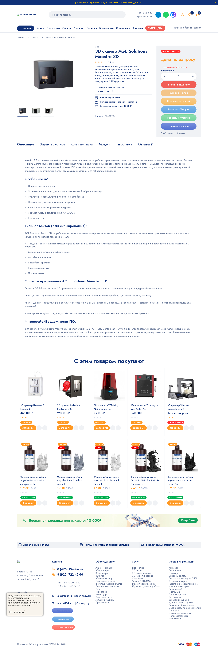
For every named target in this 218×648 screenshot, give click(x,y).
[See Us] (23, 588)
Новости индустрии (179, 586)
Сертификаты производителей (185, 608)
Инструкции (175, 592)
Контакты (173, 567)
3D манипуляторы (105, 578)
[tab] (25, 144)
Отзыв (111, 62)
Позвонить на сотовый (178, 101)
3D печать (137, 570)
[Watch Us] (18, 588)
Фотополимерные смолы (109, 584)
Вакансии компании (179, 600)
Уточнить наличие (179, 85)
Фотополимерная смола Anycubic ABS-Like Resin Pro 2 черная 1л (145, 480)
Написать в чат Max (179, 126)
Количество (167, 70)
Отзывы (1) (146, 144)
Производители (177, 594)
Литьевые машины (105, 600)
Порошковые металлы (107, 586)
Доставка (125, 144)
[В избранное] (167, 133)
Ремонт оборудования (143, 584)
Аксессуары (102, 594)
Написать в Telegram (178, 109)
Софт (98, 589)
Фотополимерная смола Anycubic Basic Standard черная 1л (180, 480)
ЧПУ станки (102, 592)
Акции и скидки (104, 567)
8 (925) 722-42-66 (70, 574)
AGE (97, 47)
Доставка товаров (178, 581)
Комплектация (82, 144)
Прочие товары (104, 602)
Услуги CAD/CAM (141, 581)
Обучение (137, 578)
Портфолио (138, 567)
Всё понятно (16, 612)
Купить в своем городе (181, 602)
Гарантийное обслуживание (183, 584)
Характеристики (52, 144)
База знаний (175, 589)
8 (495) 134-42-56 (70, 569)
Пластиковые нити (105, 581)
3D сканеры (32, 37)
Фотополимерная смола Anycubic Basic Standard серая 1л (69, 480)
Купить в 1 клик (179, 93)
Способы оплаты (177, 576)
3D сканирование (141, 573)
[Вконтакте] (28, 588)
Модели (105, 144)
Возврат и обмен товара (181, 605)
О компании (175, 570)
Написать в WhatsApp (178, 117)
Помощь (173, 573)
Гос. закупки (175, 597)
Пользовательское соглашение (178, 617)
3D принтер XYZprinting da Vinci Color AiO (144, 407)
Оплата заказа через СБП (183, 578)
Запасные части (104, 597)
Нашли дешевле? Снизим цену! (174, 67)
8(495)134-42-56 (144, 16)
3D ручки (100, 576)
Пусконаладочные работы (146, 586)
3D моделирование (142, 576)
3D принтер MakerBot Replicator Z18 (68, 407)
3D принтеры (102, 570)
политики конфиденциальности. (24, 604)
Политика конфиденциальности (180, 612)
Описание (25, 144)
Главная (20, 37)
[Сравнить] (181, 133)
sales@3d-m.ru (144, 12)
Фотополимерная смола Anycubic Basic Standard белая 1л (106, 480)
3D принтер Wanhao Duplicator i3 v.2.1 (178, 407)
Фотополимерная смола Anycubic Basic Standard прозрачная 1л (33, 480)
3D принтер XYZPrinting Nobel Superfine (106, 407)
